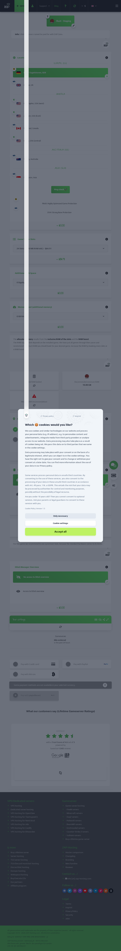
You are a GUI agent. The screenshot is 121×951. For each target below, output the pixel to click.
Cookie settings (60, 523)
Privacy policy (46, 466)
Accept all (60, 531)
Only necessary (60, 516)
